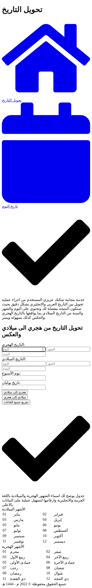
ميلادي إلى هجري (15, 397)
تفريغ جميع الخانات (16, 402)
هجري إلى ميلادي (15, 392)
